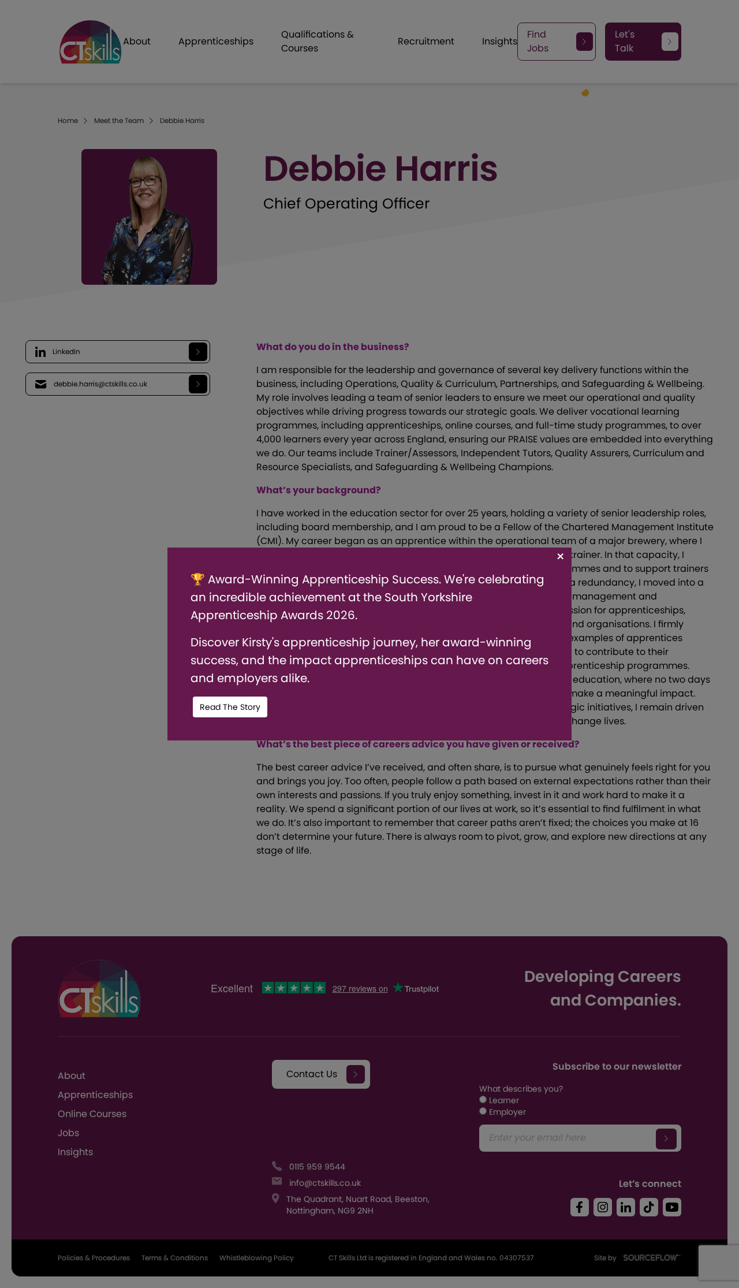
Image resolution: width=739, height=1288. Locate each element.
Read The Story (230, 707)
